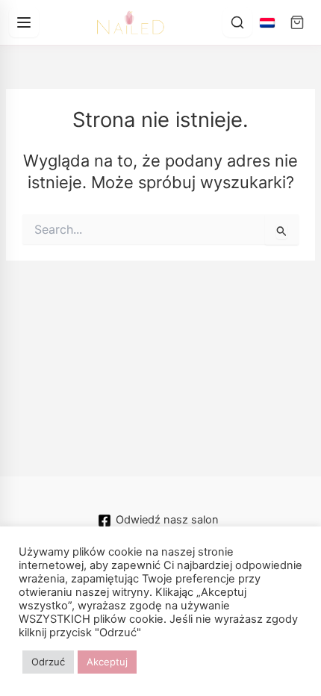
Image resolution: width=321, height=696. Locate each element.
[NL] (267, 22)
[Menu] (24, 22)
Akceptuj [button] (107, 662)
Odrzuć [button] (48, 662)
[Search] (237, 22)
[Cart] (297, 22)
